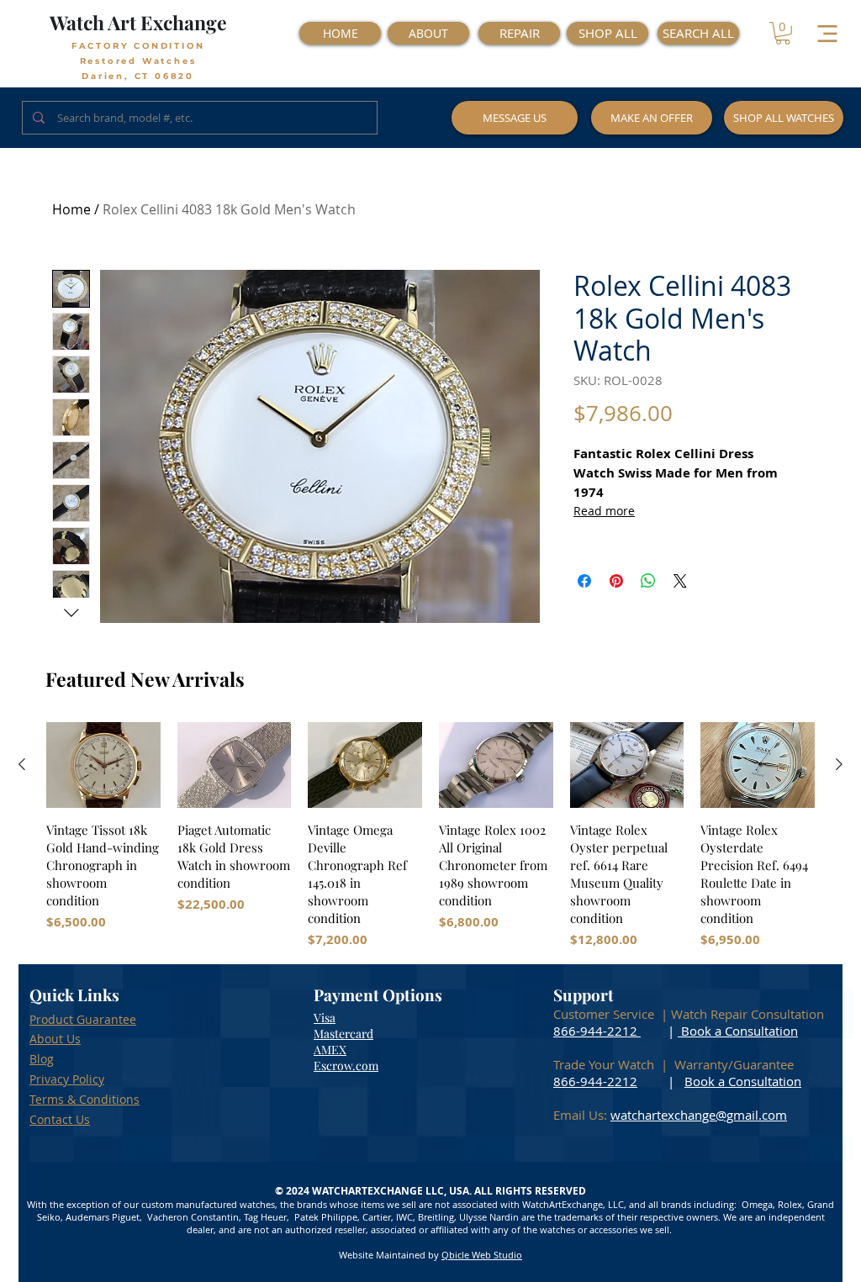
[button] (782, 33)
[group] (430, 835)
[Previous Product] (22, 764)
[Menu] (827, 33)
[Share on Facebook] (584, 581)
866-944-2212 (595, 1030)
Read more (604, 511)
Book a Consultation (738, 1030)
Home (71, 209)
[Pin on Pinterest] (616, 581)
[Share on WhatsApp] (648, 581)
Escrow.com (346, 1066)
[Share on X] (680, 581)
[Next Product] (839, 764)
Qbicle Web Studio (481, 1254)
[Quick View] (103, 765)
